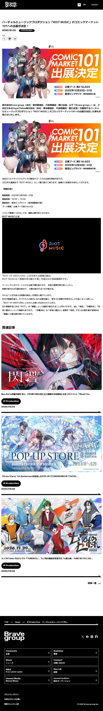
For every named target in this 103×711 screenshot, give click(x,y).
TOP (6, 622)
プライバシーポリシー (11, 694)
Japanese (79, 5)
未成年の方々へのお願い (12, 699)
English (84, 5)
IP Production (33, 622)
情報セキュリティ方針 (11, 704)
